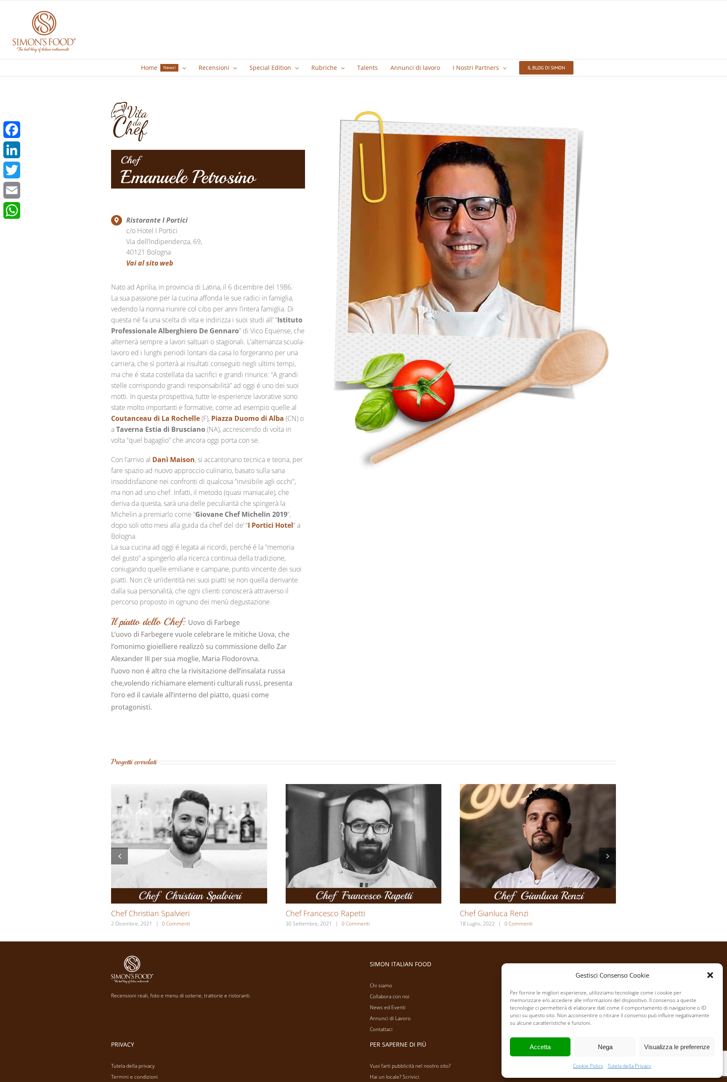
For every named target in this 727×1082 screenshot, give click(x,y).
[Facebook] (12, 130)
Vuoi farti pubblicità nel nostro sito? (410, 1065)
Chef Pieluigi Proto (317, 913)
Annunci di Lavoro (390, 1018)
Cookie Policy (588, 1065)
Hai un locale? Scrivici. (395, 1076)
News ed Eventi (388, 1007)
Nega (605, 1046)
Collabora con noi (389, 996)
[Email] (12, 190)
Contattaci (381, 1029)
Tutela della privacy (133, 1065)
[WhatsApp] (12, 210)
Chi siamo (381, 985)
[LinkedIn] (12, 150)
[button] (710, 975)
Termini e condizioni (134, 1076)
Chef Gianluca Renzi (145, 913)
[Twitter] (12, 170)
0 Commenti (170, 923)
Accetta (540, 1046)
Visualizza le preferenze (677, 1046)
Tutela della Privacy (629, 1065)
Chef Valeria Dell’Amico (499, 913)
